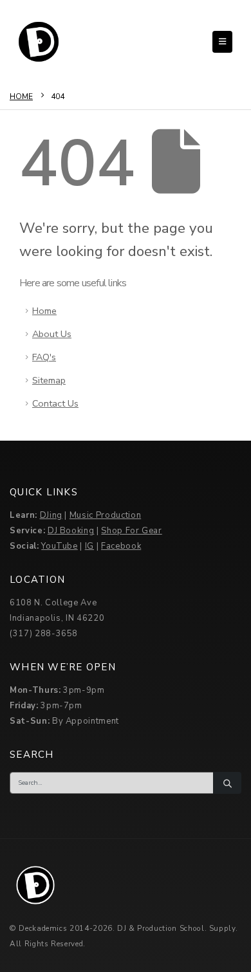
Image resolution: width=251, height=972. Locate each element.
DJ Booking (71, 530)
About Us (51, 333)
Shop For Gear (131, 530)
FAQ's (44, 357)
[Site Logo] (39, 42)
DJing (51, 515)
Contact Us (55, 403)
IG (89, 546)
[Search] (227, 783)
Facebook (121, 546)
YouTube (59, 546)
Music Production (105, 515)
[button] (222, 42)
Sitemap (49, 380)
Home (44, 310)
